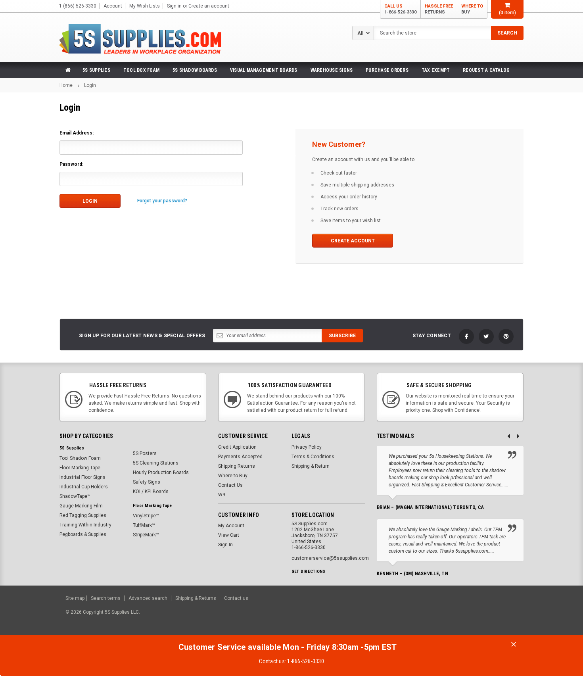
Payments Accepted (240, 456)
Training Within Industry (85, 525)
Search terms (106, 598)
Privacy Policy (307, 447)
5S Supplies (96, 70)
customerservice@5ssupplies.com (330, 558)
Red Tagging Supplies (82, 515)
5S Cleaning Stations (155, 463)
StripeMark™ (146, 535)
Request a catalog (486, 70)
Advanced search (147, 598)
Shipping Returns (236, 466)
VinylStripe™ (146, 516)
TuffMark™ (144, 525)
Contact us (236, 598)
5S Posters (145, 453)
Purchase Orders (387, 70)
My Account (231, 525)
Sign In (225, 544)
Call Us (400, 9)
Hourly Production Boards (161, 472)
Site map (74, 598)
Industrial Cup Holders (83, 487)
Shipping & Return (311, 466)
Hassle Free (439, 9)
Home (66, 85)
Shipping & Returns (195, 598)
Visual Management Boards (263, 70)
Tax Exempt (436, 70)
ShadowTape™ (74, 496)
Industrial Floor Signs (82, 477)
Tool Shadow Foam (80, 458)
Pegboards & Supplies (82, 534)
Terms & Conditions (313, 456)
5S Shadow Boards (195, 70)
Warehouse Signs (332, 70)
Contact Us (230, 485)
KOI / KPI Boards (151, 491)
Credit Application (237, 447)
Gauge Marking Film (81, 506)
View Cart (228, 535)
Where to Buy (232, 475)
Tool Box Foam (141, 70)
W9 (221, 494)
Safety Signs (146, 482)
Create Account (353, 241)
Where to (472, 9)
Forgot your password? (162, 201)
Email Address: (76, 133)
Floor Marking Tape (79, 468)
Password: (71, 164)
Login (90, 85)
